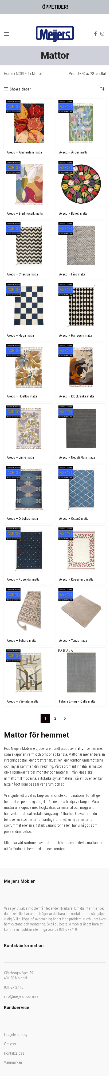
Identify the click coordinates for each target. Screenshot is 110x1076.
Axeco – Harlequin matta (75, 335)
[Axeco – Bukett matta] (81, 184)
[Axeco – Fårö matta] (81, 245)
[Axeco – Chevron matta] (29, 245)
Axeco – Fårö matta (72, 274)
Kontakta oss (14, 1053)
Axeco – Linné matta (20, 457)
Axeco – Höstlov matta (22, 396)
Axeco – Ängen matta (73, 152)
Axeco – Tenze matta (73, 640)
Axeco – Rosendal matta (23, 579)
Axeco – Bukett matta (73, 213)
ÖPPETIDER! (55, 7)
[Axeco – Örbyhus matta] (29, 489)
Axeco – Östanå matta (73, 519)
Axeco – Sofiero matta (21, 640)
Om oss (10, 1044)
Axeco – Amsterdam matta (24, 152)
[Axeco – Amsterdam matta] (29, 123)
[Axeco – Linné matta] (29, 428)
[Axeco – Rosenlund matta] (81, 550)
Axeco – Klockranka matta (76, 396)
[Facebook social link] (95, 34)
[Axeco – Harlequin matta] (81, 306)
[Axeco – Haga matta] (29, 306)
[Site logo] (55, 33)
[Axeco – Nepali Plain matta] (81, 428)
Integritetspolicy (16, 1034)
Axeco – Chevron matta (22, 274)
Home (8, 74)
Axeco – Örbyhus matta (22, 519)
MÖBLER (22, 74)
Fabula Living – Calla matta (77, 701)
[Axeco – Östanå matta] (81, 489)
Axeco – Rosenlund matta (76, 579)
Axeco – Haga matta (20, 335)
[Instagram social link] (102, 34)
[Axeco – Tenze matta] (81, 611)
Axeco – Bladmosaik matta (25, 213)
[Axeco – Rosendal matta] (29, 550)
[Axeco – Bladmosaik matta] (29, 184)
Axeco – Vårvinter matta (22, 701)
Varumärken (13, 1062)
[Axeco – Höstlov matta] (29, 367)
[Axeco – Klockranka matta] (81, 367)
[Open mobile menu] (6, 34)
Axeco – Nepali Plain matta (77, 457)
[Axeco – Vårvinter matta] (29, 672)
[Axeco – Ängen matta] (81, 123)
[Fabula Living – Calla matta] (81, 672)
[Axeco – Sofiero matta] (29, 611)
